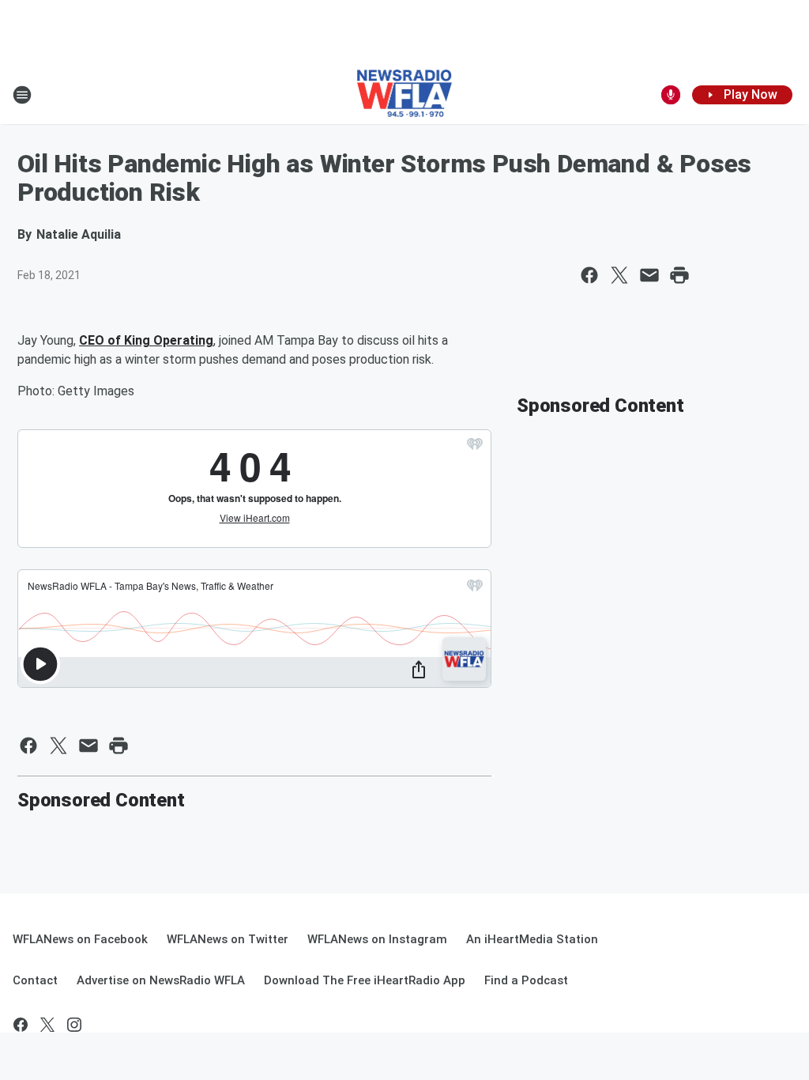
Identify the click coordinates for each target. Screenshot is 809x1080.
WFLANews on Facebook (80, 939)
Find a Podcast (526, 980)
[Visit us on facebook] (20, 1024)
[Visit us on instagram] (74, 1024)
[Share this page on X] (619, 275)
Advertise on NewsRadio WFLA (161, 980)
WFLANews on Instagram (377, 939)
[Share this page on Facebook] (589, 275)
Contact (35, 980)
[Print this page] (679, 275)
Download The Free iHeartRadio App (364, 980)
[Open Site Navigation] (22, 94)
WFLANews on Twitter (227, 939)
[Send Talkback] (670, 94)
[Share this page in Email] (649, 275)
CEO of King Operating (146, 340)
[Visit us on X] (47, 1024)
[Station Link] (405, 95)
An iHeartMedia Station (532, 939)
